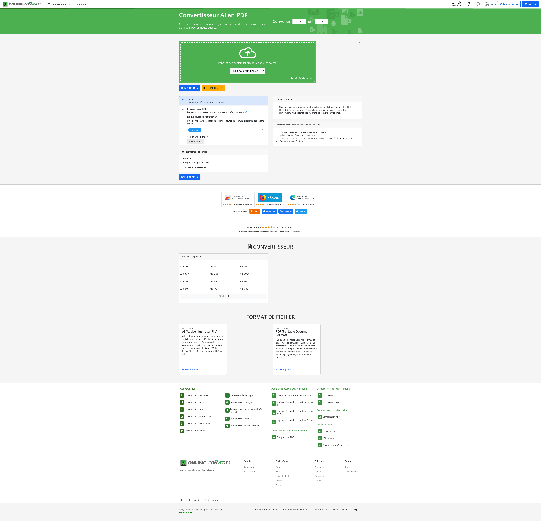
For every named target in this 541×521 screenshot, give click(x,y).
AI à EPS (184, 281)
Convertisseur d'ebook (195, 430)
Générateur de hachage (241, 395)
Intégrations (250, 471)
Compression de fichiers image (333, 388)
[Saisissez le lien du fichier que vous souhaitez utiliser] (296, 78)
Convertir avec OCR (327, 424)
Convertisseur (187, 388)
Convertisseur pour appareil (197, 416)
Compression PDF (285, 437)
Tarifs (453, 5)
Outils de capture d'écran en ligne (289, 388)
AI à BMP (184, 273)
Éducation (249, 466)
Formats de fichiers (285, 476)
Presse (279, 480)
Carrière (318, 471)
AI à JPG (213, 288)
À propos (319, 466)
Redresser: (187, 158)
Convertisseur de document (197, 423)
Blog (278, 471)
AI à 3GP (184, 266)
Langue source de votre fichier (202, 116)
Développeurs (351, 471)
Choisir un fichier (247, 71)
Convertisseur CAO (193, 409)
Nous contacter (340, 509)
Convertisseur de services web (244, 425)
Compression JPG (330, 395)
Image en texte (329, 431)
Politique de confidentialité (295, 509)
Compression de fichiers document (289, 430)
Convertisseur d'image (241, 402)
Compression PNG (331, 402)
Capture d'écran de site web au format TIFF (295, 422)
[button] (59, 4)
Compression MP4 (331, 416)
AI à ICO (184, 288)
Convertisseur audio (194, 402)
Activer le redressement (195, 167)
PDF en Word (328, 438)
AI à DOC (214, 273)
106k (271, 211)
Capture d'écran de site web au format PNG (295, 413)
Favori (256, 211)
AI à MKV (244, 288)
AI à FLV (213, 281)
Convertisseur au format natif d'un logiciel (246, 411)
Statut (278, 485)
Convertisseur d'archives (196, 395)
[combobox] (226, 130)
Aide (459, 5)
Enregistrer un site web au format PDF (295, 395)
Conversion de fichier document (206, 500)
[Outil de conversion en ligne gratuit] (24, 4)
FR (353, 509)
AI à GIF (243, 281)
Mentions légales (320, 509)
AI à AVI (243, 266)
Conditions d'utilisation (266, 509)
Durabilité (319, 476)
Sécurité (318, 480)
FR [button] (469, 5)
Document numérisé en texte (336, 445)
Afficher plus (225, 296)
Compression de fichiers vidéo (333, 410)
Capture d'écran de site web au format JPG (295, 403)
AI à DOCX (244, 273)
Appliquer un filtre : (197, 136)
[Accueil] (181, 500)
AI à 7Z (213, 266)
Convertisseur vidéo (239, 418)
